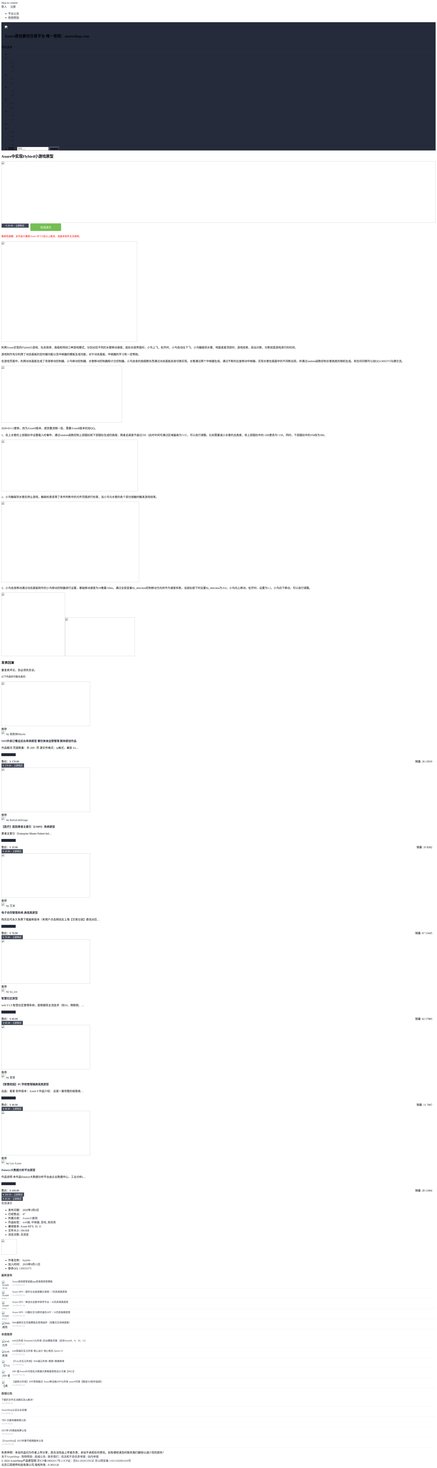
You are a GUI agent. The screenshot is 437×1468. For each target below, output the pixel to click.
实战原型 (13, 99)
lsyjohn (26, 1260)
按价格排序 (22, 66)
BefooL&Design (19, 820)
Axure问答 (21, 144)
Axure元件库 (15, 74)
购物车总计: (104, 36)
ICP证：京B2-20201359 (77, 1460)
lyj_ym (13, 991)
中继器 (35, 1222)
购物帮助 (13, 17)
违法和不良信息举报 (73, 1456)
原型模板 (13, 87)
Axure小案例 (15, 111)
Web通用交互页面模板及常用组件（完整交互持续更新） (41, 1322)
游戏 (43, 1222)
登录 (31, 670)
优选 (11, 58)
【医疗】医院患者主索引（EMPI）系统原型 (28, 826)
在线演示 (45, 227)
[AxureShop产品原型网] (19, 27)
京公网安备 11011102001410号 (112, 1460)
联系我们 (53, 1456)
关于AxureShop (10, 1456)
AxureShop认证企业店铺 (14, 1410)
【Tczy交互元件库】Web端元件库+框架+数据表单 (38, 1361)
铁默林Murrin (17, 734)
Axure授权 (21, 132)
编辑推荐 (20, 62)
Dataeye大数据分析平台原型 (18, 1170)
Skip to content (9, 2)
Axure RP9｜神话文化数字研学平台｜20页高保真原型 (40, 1302)
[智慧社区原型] (45, 982)
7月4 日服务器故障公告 (13, 1420)
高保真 (52, 1222)
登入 (4, 6)
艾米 (12, 905)
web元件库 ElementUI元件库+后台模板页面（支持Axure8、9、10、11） (49, 1340)
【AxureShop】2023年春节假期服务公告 (22, 1440)
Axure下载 (14, 128)
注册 (13, 6)
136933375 (25, 1268)
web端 (26, 1222)
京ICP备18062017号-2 (50, 1460)
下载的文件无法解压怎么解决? (17, 1399)
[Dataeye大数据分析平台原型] (45, 1154)
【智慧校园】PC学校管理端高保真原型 (25, 1084)
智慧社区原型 (9, 998)
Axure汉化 (21, 136)
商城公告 (40, 1456)
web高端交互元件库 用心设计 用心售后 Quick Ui (37, 1351)
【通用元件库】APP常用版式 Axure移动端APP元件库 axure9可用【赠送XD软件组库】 (57, 1381)
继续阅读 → (8, 754)
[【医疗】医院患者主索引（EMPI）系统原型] (45, 811)
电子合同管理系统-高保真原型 (19, 912)
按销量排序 (22, 70)
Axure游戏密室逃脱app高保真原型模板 (32, 1281)
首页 (11, 54)
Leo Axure (15, 1163)
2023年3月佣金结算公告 (13, 1430)
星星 (12, 1077)
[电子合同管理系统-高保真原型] (45, 896)
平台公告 (13, 13)
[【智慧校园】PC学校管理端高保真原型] (45, 1068)
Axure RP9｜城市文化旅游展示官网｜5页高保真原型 (39, 1292)
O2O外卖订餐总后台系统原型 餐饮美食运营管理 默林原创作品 (38, 741)
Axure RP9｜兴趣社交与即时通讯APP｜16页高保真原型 (41, 1312)
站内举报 (93, 1456)
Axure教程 (21, 140)
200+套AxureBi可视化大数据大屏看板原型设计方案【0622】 (43, 1371)
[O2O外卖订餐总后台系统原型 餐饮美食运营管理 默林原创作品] (45, 725)
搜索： (12, 148)
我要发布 (13, 123)
